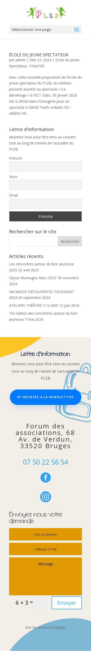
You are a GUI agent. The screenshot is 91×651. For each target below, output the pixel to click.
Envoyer (66, 602)
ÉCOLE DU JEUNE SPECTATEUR (38, 55)
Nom (13, 176)
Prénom (15, 158)
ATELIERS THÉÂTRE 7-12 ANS (33, 305)
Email (13, 195)
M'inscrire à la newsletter (45, 397)
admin (20, 59)
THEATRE (36, 65)
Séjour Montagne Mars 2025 (32, 277)
